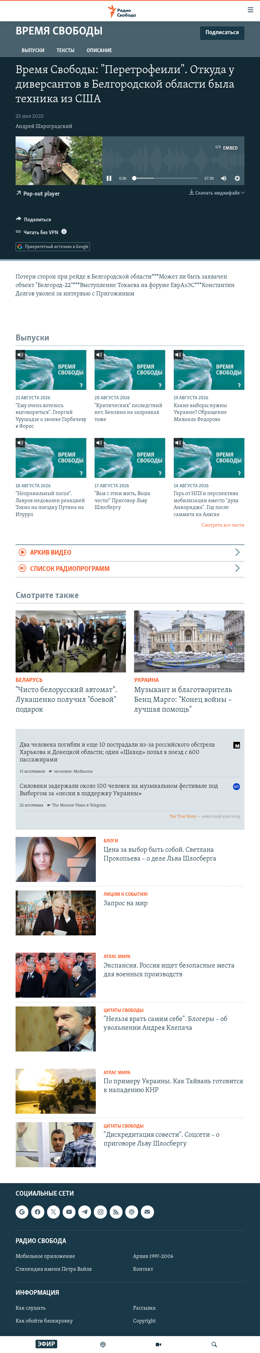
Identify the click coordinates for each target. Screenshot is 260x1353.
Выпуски (33, 50)
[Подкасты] (131, 1211)
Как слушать (30, 1308)
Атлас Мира (117, 956)
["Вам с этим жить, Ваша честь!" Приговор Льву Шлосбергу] (129, 458)
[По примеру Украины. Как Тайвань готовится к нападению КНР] (56, 1091)
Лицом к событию (126, 894)
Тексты (65, 50)
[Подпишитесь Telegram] (84, 1211)
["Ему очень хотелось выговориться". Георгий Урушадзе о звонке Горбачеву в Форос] (51, 370)
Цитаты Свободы (124, 1010)
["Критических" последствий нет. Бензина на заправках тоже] (129, 370)
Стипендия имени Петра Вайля (54, 1269)
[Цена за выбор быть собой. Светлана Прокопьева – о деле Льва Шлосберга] (56, 859)
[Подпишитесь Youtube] (69, 1211)
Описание (99, 50)
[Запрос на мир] (56, 912)
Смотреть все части (222, 525)
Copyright (144, 1321)
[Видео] (158, 1344)
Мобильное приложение (45, 1256)
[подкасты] (103, 1344)
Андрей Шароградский (44, 126)
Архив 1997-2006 (153, 1256)
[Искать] (214, 1344)
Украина (146, 681)
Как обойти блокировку (44, 1321)
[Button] (33, 221)
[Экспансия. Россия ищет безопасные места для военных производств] (56, 975)
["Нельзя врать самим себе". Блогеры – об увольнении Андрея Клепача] (56, 1028)
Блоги (111, 841)
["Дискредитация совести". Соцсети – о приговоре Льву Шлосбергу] (56, 1144)
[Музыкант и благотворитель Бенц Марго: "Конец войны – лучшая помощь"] (189, 641)
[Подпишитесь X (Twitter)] (53, 1211)
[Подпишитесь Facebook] (37, 1211)
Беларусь (29, 681)
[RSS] (116, 1211)
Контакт (143, 1269)
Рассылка (144, 1308)
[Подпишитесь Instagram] (100, 1211)
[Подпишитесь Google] (22, 1211)
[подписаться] (147, 1211)
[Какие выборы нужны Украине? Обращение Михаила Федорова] (209, 370)
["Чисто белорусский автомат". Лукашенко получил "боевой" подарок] (71, 641)
